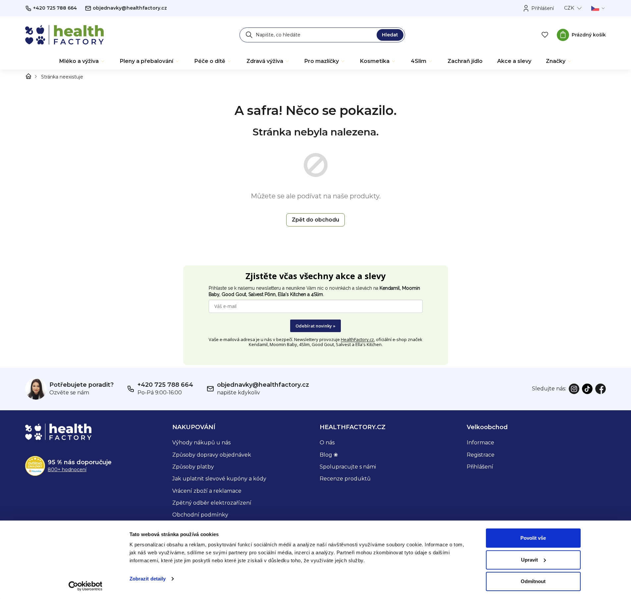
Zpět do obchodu (315, 220)
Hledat (390, 35)
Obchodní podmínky (200, 515)
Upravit (529, 560)
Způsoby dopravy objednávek (211, 455)
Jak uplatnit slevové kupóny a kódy (219, 478)
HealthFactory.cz (357, 339)
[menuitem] (82, 61)
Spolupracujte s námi (348, 467)
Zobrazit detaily (148, 578)
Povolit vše (533, 538)
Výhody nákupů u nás (201, 442)
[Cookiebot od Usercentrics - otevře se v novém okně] (85, 586)
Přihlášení (480, 467)
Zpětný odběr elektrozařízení (211, 503)
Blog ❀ (329, 455)
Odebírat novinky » (315, 326)
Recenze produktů (345, 478)
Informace (480, 442)
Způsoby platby (193, 467)
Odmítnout (533, 581)
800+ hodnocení (67, 470)
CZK (569, 8)
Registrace (481, 455)
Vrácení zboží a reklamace (206, 491)
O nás (327, 442)
